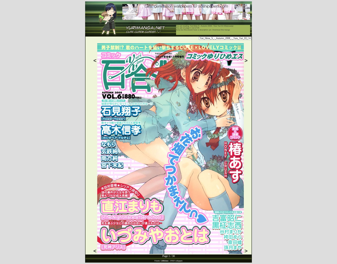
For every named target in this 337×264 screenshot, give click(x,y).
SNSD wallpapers (176, 261)
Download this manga (221, 30)
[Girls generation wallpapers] (186, 18)
